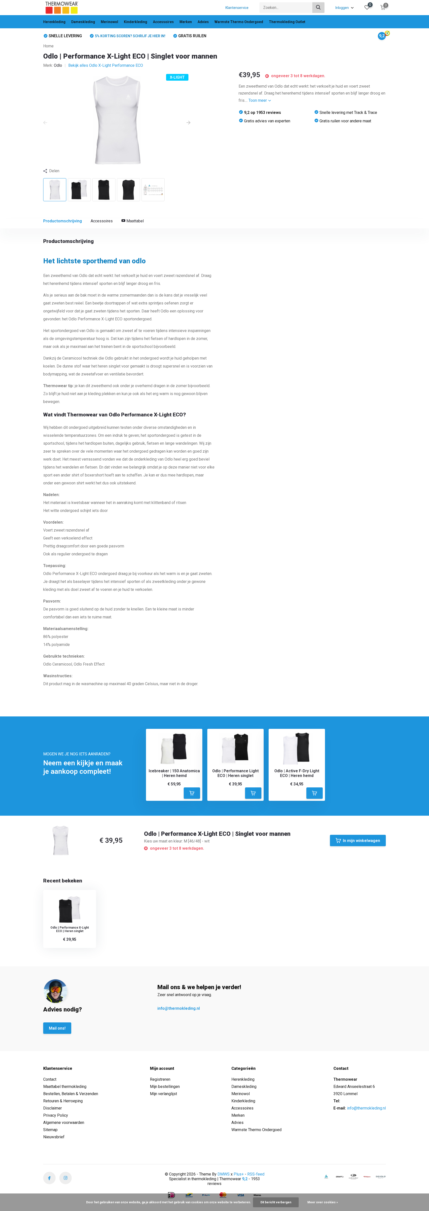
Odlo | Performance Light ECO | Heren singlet (235, 773)
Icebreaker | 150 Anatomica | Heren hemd (174, 773)
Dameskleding (83, 22)
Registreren (160, 1079)
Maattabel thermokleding (64, 1086)
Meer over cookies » (322, 1202)
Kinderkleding (135, 22)
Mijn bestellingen (165, 1086)
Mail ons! (57, 1028)
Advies (203, 22)
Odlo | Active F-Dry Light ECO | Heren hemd (296, 773)
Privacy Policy (55, 1115)
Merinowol (109, 22)
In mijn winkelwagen (361, 840)
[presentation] (45, 122)
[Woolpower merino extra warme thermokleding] (367, 1177)
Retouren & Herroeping (63, 1101)
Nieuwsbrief (54, 1137)
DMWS (223, 1174)
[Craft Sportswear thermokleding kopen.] (340, 1177)
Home (48, 46)
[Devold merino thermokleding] (381, 1177)
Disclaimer (52, 1108)
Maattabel (134, 221)
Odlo (58, 65)
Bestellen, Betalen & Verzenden (70, 1093)
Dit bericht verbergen (275, 1202)
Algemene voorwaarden (63, 1122)
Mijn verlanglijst (163, 1093)
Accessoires (163, 22)
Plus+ (239, 1174)
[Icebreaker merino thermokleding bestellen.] (353, 1177)
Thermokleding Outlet (287, 22)
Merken (185, 22)
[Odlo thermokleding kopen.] (326, 1177)
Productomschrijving (62, 221)
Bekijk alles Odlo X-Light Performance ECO (105, 65)
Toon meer (258, 100)
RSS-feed (255, 1174)
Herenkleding (54, 22)
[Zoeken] (318, 7)
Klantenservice (237, 8)
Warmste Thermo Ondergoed (238, 22)
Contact (49, 1079)
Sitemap (50, 1129)
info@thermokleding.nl (178, 1008)
